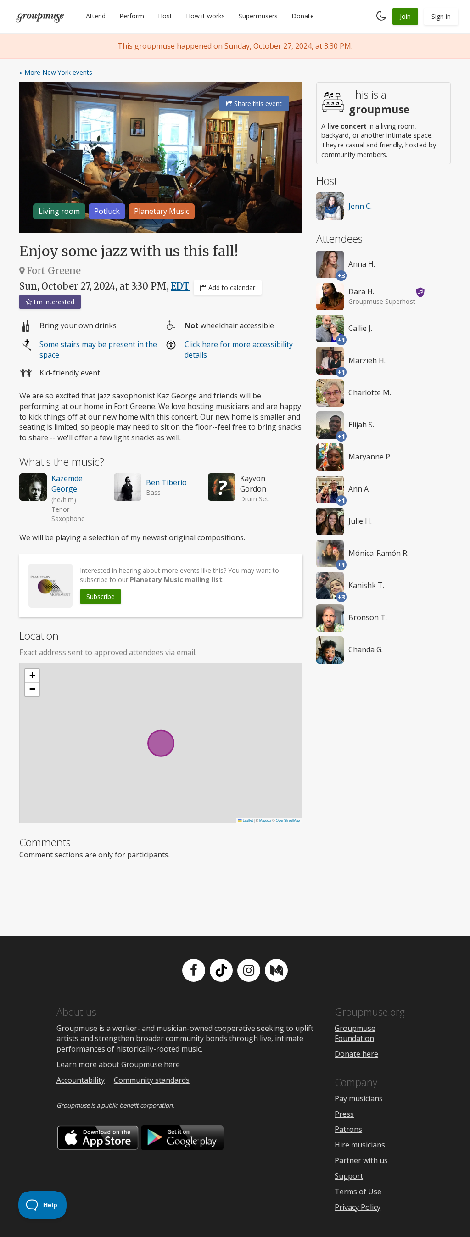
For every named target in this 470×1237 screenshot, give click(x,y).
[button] (32, 676)
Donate (302, 15)
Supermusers (258, 15)
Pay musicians (359, 1098)
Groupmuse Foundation (355, 1033)
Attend (96, 15)
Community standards (152, 1080)
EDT (180, 286)
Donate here (356, 1054)
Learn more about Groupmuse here (118, 1064)
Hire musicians (360, 1145)
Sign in (441, 16)
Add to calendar (231, 287)
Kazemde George (67, 483)
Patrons (348, 1129)
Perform (131, 15)
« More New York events (55, 72)
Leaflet (247, 820)
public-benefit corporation (137, 1105)
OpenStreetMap (288, 820)
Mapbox (265, 820)
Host (165, 15)
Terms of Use (358, 1192)
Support (349, 1176)
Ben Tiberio (166, 482)
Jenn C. (360, 206)
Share (257, 103)
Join (405, 16)
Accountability (80, 1080)
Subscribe (100, 596)
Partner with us (361, 1160)
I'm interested (53, 301)
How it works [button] (205, 15)
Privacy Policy (357, 1207)
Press (344, 1114)
